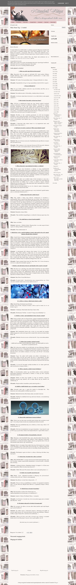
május (55, 103)
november (56, 91)
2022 (54, 77)
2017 (54, 88)
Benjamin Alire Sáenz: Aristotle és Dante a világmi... (58, 122)
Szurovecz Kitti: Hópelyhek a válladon (57, 150)
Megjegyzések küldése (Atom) (32, 574)
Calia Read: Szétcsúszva (57, 143)
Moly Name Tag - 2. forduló (58, 163)
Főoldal (13, 22)
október (55, 93)
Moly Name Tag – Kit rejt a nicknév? (58, 175)
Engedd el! (56, 166)
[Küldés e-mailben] (27, 532)
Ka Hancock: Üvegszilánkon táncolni (57, 169)
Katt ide (45, 305)
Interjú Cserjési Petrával (57, 157)
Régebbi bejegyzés (44, 570)
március (55, 108)
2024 (54, 73)
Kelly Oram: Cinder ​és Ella (58, 126)
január (55, 112)
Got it (67, 3)
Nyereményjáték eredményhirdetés (58, 154)
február (55, 110)
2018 (54, 85)
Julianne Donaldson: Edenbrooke (58, 134)
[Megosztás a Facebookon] (30, 532)
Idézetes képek (53, 22)
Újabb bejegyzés (14, 570)
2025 (54, 71)
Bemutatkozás (18, 22)
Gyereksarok (40, 22)
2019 (54, 83)
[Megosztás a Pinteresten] (31, 532)
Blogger (56, 582)
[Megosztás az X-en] (29, 532)
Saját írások (46, 22)
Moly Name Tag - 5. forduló (58, 118)
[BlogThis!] (28, 532)
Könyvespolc (25, 22)
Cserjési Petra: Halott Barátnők (58, 160)
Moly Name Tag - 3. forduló (58, 146)
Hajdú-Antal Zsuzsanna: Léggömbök (56, 130)
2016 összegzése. (57, 172)
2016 (54, 183)
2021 (54, 79)
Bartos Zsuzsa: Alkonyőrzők (57, 140)
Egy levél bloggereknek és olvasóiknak (57, 115)
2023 (54, 75)
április (55, 105)
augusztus (56, 97)
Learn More (61, 3)
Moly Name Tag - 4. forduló (58, 137)
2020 (54, 81)
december (56, 89)
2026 (54, 69)
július (55, 99)
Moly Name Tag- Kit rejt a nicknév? (22, 58)
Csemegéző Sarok (33, 22)
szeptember (56, 95)
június (55, 101)
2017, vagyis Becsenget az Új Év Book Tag (58, 179)
